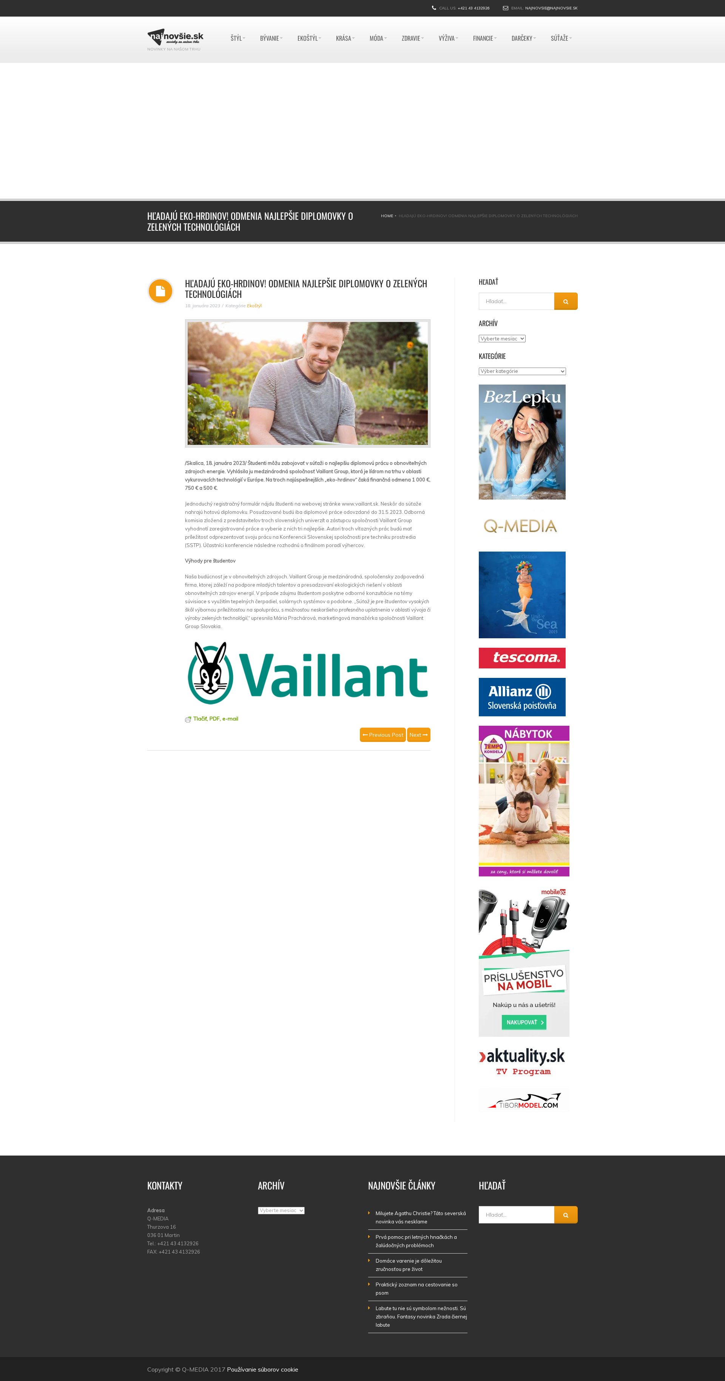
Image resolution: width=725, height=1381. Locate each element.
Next (416, 734)
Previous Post (385, 734)
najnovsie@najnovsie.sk (551, 8)
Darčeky (522, 20)
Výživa (447, 20)
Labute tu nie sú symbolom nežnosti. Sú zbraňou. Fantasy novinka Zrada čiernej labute (421, 1316)
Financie (483, 20)
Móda (376, 20)
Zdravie (411, 20)
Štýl (236, 20)
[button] (193, 131)
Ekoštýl (308, 20)
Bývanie (269, 20)
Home (387, 215)
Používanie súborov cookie (262, 1369)
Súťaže (559, 20)
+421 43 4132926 (474, 8)
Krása (343, 20)
